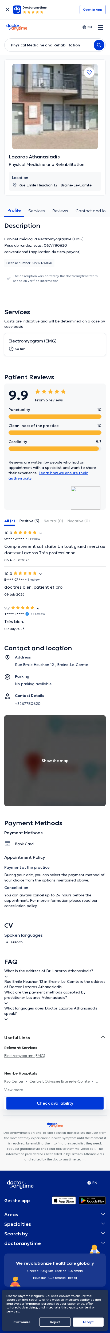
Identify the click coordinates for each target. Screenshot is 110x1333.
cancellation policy (20, 905)
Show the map (55, 760)
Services (36, 210)
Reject (55, 1322)
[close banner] (7, 9)
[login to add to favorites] (89, 72)
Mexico (60, 1271)
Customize (21, 1322)
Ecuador (39, 1278)
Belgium (47, 1271)
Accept (88, 1322)
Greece (32, 1271)
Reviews (60, 210)
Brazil (72, 1278)
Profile (14, 210)
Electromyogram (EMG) (24, 1055)
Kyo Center (14, 1081)
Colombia (75, 1271)
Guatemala (57, 1278)
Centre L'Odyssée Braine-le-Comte (60, 1081)
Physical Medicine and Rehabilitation (46, 164)
